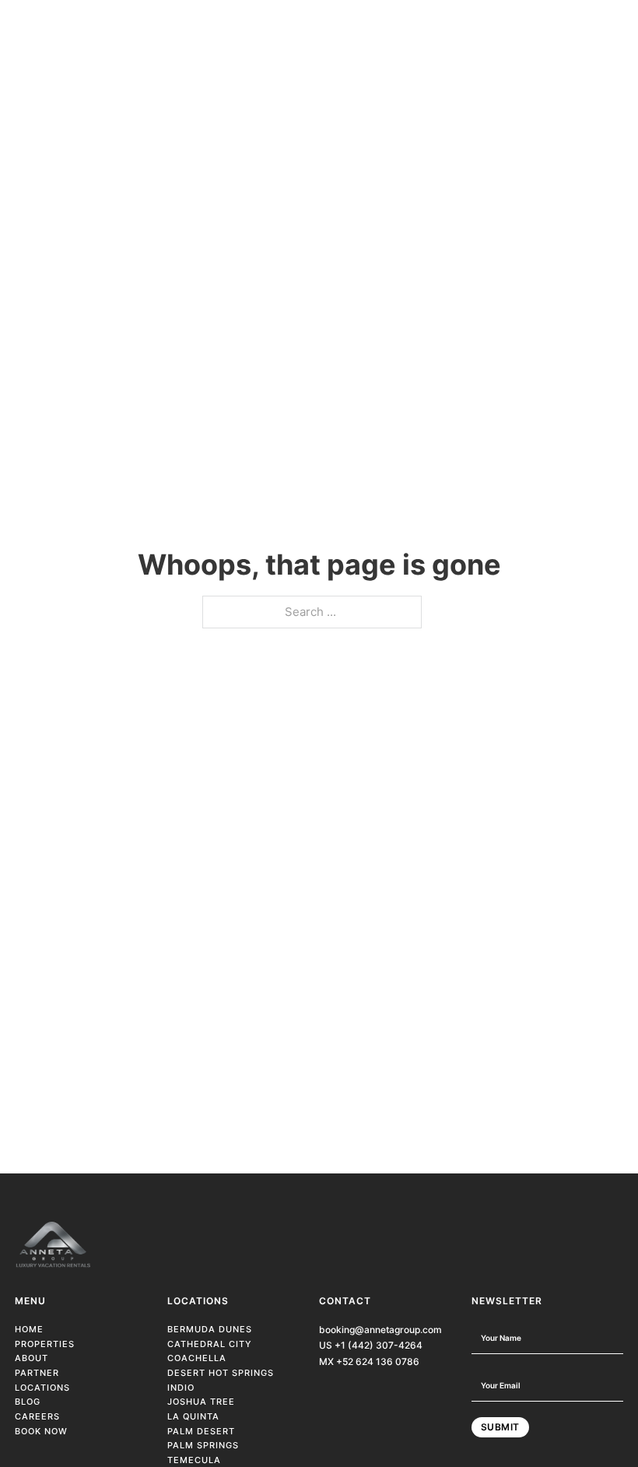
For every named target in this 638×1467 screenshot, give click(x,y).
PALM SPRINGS (203, 1445)
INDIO (181, 1387)
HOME (29, 1329)
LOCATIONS (42, 1387)
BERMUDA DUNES (209, 1329)
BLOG (27, 1401)
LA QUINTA (193, 1416)
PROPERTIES (45, 1344)
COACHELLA (196, 1358)
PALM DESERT (201, 1431)
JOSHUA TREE (201, 1401)
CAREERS (37, 1416)
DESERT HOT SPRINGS (220, 1372)
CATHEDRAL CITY (209, 1344)
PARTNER (37, 1372)
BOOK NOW (41, 1431)
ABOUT (31, 1358)
